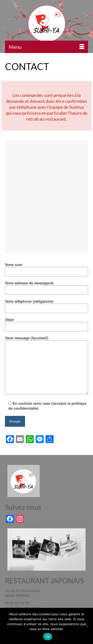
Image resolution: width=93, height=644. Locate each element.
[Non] (86, 625)
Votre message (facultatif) (26, 337)
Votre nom (13, 264)
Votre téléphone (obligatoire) (29, 301)
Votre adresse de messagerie (29, 282)
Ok (48, 637)
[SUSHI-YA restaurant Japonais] (46, 23)
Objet (9, 319)
